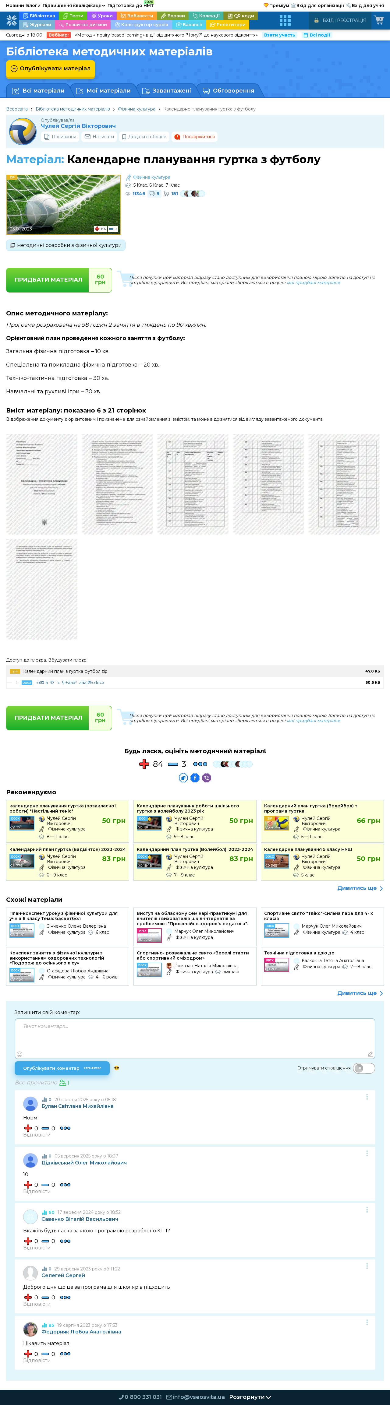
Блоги (33, 5)
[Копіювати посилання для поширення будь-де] (183, 777)
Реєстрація (352, 20)
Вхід (328, 20)
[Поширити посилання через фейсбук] (195, 777)
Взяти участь (279, 35)
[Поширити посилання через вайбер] (206, 777)
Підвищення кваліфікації (74, 5)
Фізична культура (136, 109)
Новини (15, 5)
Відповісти (37, 1135)
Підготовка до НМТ (131, 4)
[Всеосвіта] (11, 20)
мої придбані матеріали (313, 282)
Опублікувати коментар (62, 1068)
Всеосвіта (17, 109)
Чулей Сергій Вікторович (78, 126)
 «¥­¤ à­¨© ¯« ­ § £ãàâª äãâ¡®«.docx (69, 682)
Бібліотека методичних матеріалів (73, 109)
